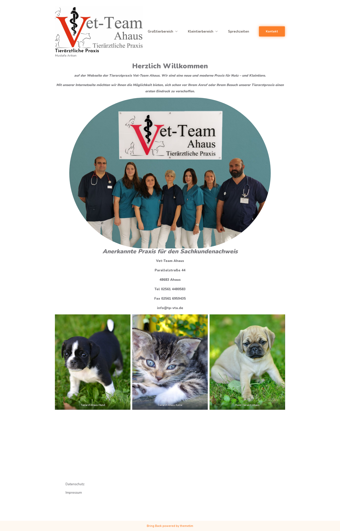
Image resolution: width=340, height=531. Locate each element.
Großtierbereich (160, 31)
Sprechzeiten (238, 31)
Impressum (74, 492)
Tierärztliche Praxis (77, 51)
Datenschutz (75, 484)
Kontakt (272, 31)
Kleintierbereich (200, 31)
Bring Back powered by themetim (170, 526)
